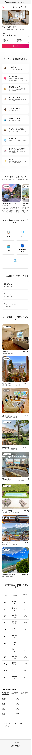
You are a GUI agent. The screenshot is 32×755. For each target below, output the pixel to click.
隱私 (12, 747)
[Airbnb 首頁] (3, 7)
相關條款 (17, 747)
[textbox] (8, 41)
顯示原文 (23, 2)
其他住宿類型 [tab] (14, 693)
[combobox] (15, 35)
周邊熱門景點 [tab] (5, 693)
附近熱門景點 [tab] (24, 693)
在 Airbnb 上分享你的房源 (20, 7)
